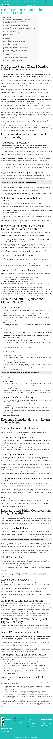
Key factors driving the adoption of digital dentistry (14, 21)
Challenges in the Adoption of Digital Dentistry (14, 60)
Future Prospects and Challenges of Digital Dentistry (15, 57)
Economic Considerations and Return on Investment (14, 41)
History (20, 4)
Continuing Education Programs (11, 29)
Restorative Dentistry (9, 34)
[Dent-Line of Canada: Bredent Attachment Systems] (5, 5)
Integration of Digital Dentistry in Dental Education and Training (17, 27)
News (35, 5)
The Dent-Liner (35, 4)
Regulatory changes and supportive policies (14, 23)
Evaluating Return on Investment (12, 45)
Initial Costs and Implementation (11, 44)
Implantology (7, 37)
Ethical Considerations (9, 53)
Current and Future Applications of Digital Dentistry (14, 32)
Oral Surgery (7, 38)
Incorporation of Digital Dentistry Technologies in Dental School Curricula (20, 28)
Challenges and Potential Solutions (12, 31)
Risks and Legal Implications (10, 54)
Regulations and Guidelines (10, 51)
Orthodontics (7, 35)
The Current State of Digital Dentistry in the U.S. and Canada (16, 19)
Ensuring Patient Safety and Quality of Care (14, 56)
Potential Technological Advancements (13, 59)
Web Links (48, 4)
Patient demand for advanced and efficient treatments (16, 25)
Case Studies (26, 4)
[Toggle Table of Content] (36, 18)
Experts (42, 4)
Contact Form (29, 5)
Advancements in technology (11, 22)
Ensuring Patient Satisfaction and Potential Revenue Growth (17, 47)
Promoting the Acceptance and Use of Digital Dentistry (16, 61)
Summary (7, 48)
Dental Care (9, 708)
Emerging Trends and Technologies (12, 40)
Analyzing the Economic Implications (12, 43)
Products (14, 4)
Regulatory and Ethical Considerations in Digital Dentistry (16, 50)
